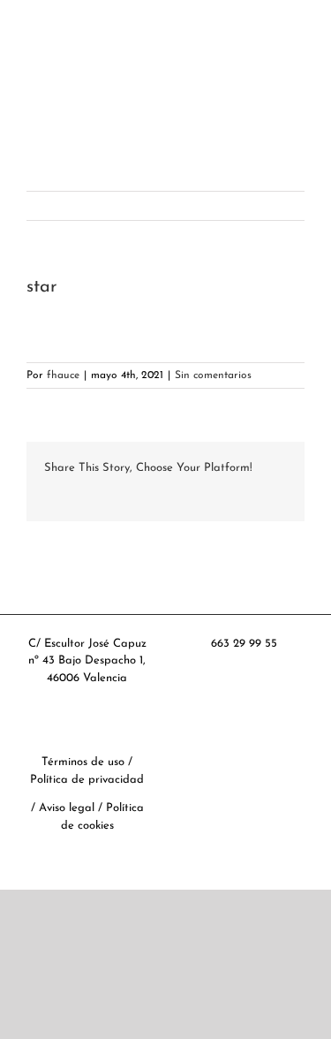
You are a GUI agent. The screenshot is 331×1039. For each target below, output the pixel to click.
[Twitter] (218, 750)
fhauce (63, 375)
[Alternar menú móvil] (297, 115)
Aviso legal (68, 808)
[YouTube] (243, 750)
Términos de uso (82, 762)
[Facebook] (192, 750)
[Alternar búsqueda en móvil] (266, 115)
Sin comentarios (213, 375)
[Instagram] (269, 750)
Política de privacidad (87, 779)
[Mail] (295, 750)
